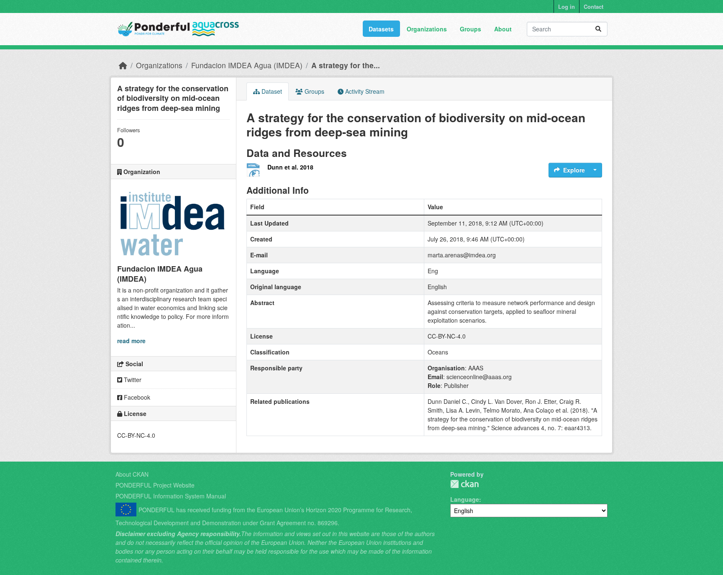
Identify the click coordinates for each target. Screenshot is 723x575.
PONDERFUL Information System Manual (170, 496)
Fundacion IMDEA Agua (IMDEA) (247, 65)
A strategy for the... (345, 65)
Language (464, 499)
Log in (566, 6)
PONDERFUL (464, 484)
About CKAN (132, 474)
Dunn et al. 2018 (290, 167)
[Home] (123, 65)
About (503, 29)
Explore (574, 170)
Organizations (427, 29)
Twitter (131, 379)
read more (131, 340)
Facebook (136, 397)
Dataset (271, 91)
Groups (470, 29)
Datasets (381, 29)
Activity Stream (364, 91)
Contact (593, 6)
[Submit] (598, 29)
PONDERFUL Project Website (155, 485)
